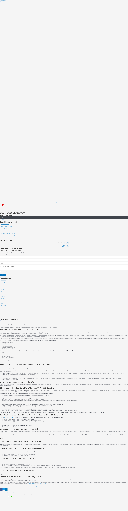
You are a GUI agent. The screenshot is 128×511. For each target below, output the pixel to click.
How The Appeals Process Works (7, 231)
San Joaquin (3, 287)
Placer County (3, 312)
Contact (40, 486)
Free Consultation (3, 208)
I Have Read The (6, 271)
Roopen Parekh (65, 245)
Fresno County (4, 314)
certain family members (8, 417)
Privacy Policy (11, 492)
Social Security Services (55, 202)
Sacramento (3, 280)
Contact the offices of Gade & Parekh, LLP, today (37, 483)
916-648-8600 (2, 210)
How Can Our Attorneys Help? (6, 226)
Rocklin (2, 298)
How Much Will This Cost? (18, 486)
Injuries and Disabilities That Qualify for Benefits (10, 235)
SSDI (2, 217)
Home (2, 486)
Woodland (3, 296)
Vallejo (2, 291)
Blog (80, 202)
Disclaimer (2, 492)
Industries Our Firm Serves (6, 237)
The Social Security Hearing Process (7, 233)
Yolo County (3, 310)
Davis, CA (19, 324)
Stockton (2, 289)
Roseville (2, 284)
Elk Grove (3, 282)
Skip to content (3, 0)
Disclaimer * (10, 271)
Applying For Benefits (5, 224)
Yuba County (3, 305)
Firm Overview (8, 486)
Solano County (3, 307)
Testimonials (71, 202)
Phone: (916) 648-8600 (66, 243)
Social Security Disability (5, 219)
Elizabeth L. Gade (65, 242)
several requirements (9, 461)
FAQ (76, 202)
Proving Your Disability (5, 228)
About (48, 202)
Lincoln (2, 300)
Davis (2, 303)
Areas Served (64, 202)
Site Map (6, 492)
